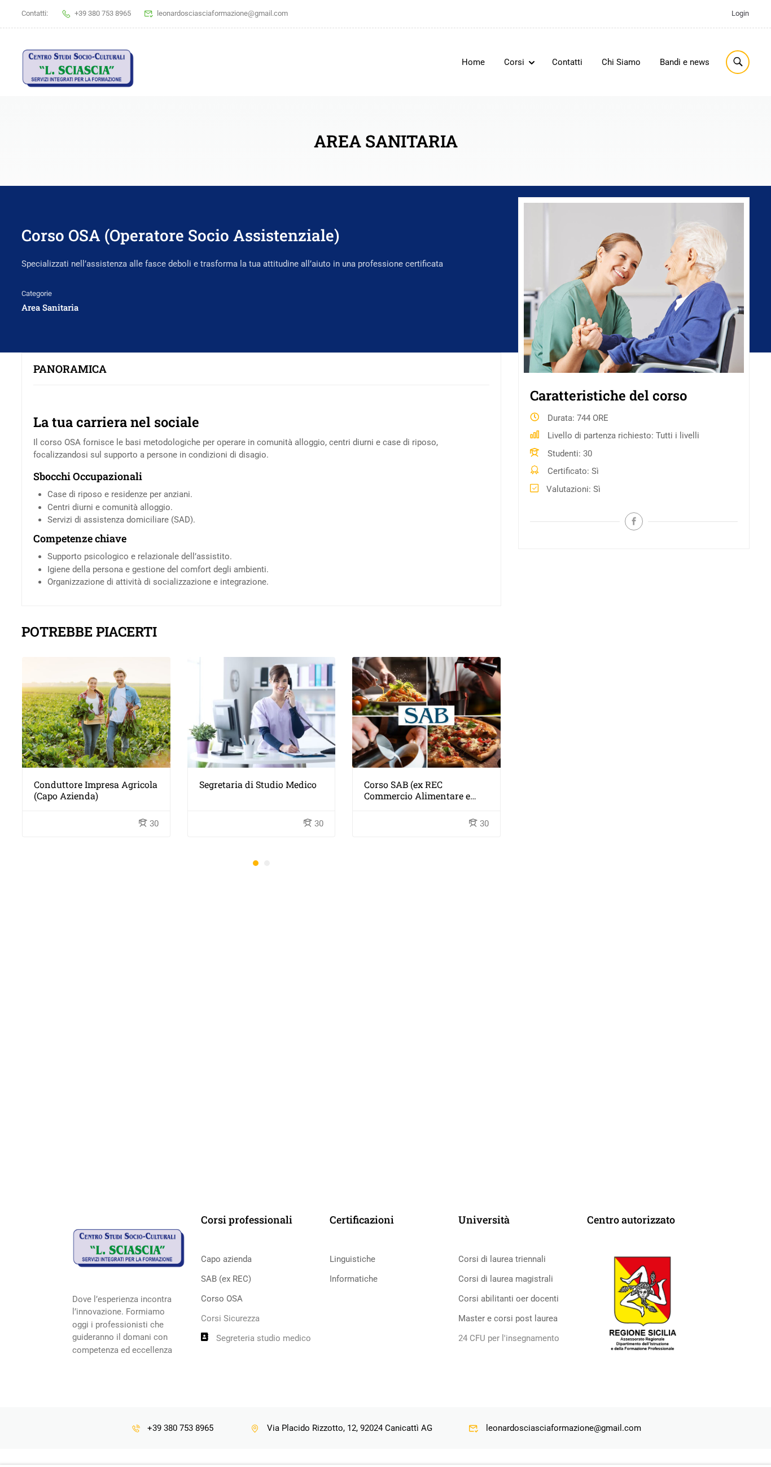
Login (740, 13)
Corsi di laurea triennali (502, 1259)
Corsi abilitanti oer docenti (508, 1299)
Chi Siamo (621, 62)
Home (473, 62)
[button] (256, 863)
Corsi (514, 62)
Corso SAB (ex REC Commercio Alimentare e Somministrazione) (417, 790)
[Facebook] (634, 521)
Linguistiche (352, 1259)
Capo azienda (226, 1259)
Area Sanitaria (49, 307)
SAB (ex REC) (226, 1279)
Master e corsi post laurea (508, 1318)
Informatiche (354, 1279)
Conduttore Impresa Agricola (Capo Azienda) (95, 790)
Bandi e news (684, 62)
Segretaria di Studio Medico (258, 784)
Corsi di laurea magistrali (505, 1279)
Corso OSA (222, 1299)
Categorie (36, 293)
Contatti (567, 62)
